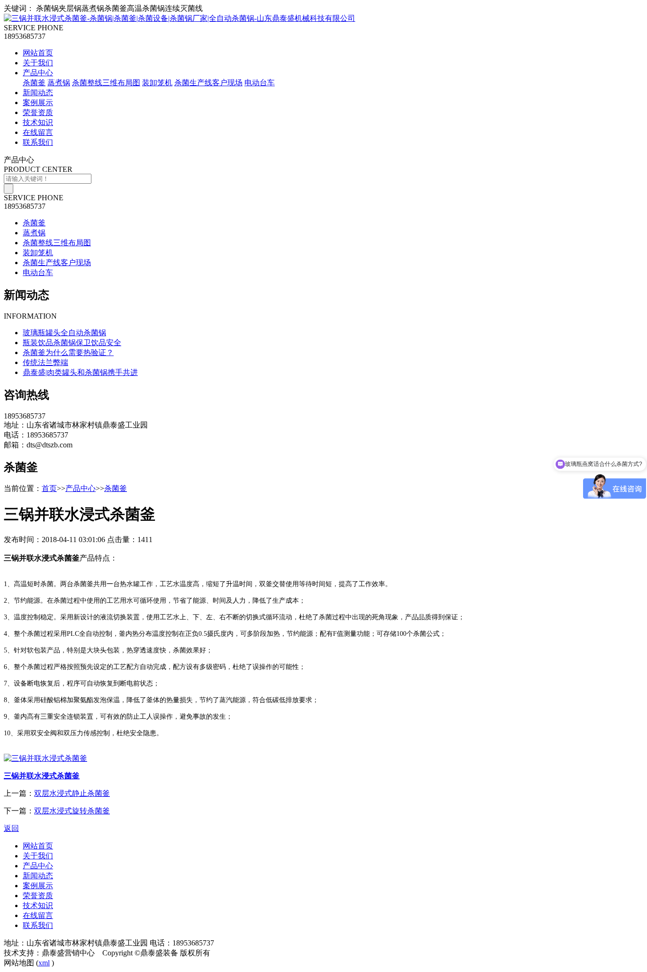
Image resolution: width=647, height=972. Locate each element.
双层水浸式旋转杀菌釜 (72, 811)
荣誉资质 (38, 112)
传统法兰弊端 (45, 362)
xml (44, 963)
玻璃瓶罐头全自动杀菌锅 (64, 333)
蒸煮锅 (58, 83)
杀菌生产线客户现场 (208, 83)
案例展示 (38, 102)
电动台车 (259, 83)
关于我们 (38, 63)
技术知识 (38, 122)
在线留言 (38, 132)
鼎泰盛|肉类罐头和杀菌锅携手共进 (80, 372)
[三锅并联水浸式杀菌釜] (45, 758)
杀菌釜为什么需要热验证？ (68, 352)
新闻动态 (38, 93)
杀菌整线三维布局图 (106, 83)
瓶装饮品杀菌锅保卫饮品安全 (72, 343)
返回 (11, 828)
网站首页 (38, 53)
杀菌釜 (34, 83)
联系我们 (38, 142)
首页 (49, 488)
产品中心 (38, 73)
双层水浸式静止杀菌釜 (72, 793)
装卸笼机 (157, 83)
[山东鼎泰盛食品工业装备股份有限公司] (179, 18)
